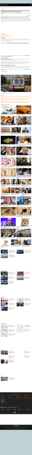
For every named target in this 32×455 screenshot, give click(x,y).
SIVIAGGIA (24, 426)
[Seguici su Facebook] (14, 412)
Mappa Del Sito (8, 409)
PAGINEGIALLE (6, 426)
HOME (1, 9)
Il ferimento (3, 33)
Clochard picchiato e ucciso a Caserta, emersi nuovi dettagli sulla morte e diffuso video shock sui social (16, 98)
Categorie (14, 409)
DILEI (21, 426)
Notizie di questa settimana (3, 400)
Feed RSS (3, 409)
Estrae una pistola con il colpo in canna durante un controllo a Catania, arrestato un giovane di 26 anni (16, 101)
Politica (10, 395)
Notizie (5, 407)
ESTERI (9, 324)
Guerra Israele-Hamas (27, 398)
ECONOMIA (25, 324)
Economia (25, 395)
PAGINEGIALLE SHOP (11, 426)
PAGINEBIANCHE (16, 426)
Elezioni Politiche (18, 398)
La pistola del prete (4, 34)
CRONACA (4, 9)
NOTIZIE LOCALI (10, 276)
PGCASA (14, 426)
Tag (23, 409)
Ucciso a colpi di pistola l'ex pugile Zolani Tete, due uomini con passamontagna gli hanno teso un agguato (15, 100)
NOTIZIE (5, 5)
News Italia (28, 409)
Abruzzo (2, 71)
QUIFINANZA (26, 426)
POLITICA (25, 302)
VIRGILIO (4, 426)
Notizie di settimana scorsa (3, 402)
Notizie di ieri (2, 399)
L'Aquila (6, 71)
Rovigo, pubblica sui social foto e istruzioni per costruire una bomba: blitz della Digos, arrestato (15, 102)
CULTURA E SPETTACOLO (11, 359)
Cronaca (2, 395)
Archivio (19, 409)
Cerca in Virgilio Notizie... (12, 407)
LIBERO (2, 426)
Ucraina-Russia (11, 398)
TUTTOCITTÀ (20, 426)
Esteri (17, 395)
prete (6, 67)
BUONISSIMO (29, 426)
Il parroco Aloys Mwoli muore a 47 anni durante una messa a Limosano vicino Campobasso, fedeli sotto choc (15, 97)
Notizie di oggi (3, 398)
